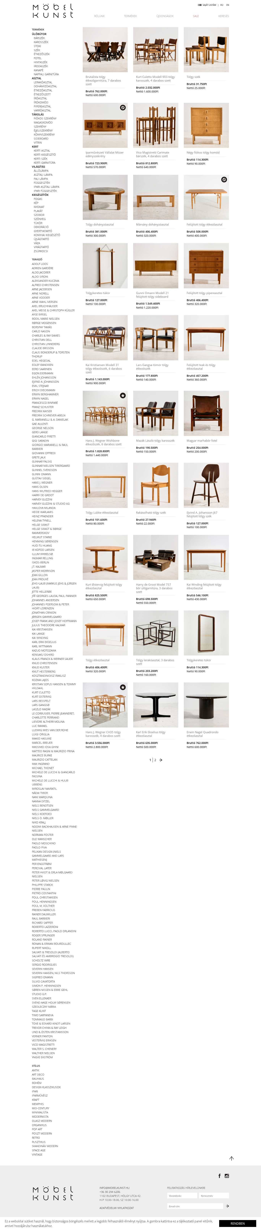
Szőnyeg (40, 219)
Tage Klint (39, 1011)
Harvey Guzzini (42, 499)
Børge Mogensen (44, 323)
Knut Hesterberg (43, 671)
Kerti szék (40, 158)
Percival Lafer (41, 868)
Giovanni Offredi (44, 453)
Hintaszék (40, 62)
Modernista (40, 1116)
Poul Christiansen (45, 897)
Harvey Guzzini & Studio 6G (51, 503)
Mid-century (40, 1108)
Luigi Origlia (40, 734)
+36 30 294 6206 (110, 1192)
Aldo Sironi (40, 276)
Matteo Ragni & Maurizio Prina (53, 751)
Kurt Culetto (41, 692)
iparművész (40, 1095)
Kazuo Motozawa (44, 650)
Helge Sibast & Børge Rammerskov (47, 531)
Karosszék (41, 42)
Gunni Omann (41, 474)
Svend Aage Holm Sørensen (51, 1002)
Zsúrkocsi (41, 251)
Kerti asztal (42, 150)
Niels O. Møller (42, 818)
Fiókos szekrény (45, 118)
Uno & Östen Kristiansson (50, 1032)
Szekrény (40, 126)
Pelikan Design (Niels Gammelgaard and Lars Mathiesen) (48, 855)
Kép (36, 203)
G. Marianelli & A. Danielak (50, 419)
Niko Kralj (38, 822)
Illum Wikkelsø (42, 554)
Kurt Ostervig (41, 696)
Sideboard (41, 138)
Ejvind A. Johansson (45, 381)
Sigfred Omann (42, 977)
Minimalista (40, 1112)
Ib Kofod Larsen (43, 550)
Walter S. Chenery (44, 1049)
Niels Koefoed (42, 814)
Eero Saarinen (42, 369)
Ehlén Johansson (44, 377)
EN (227, 4)
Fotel (37, 58)
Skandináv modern (45, 1146)
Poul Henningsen (44, 901)
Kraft (35, 1100)
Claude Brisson (43, 348)
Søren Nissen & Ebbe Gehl (50, 990)
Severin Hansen (42, 969)
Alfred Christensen (45, 285)
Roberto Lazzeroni (45, 927)
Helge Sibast (40, 524)
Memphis (38, 1104)
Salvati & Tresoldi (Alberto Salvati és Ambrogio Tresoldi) (53, 954)
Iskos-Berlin (40, 562)
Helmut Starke (42, 537)
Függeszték (42, 183)
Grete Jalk (38, 457)
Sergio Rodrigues (44, 964)
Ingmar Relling (42, 558)
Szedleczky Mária (44, 1007)
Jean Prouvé (40, 579)
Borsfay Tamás (42, 327)
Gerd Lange (40, 432)
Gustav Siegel (41, 478)
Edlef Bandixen (42, 365)
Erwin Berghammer (45, 394)
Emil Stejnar (40, 386)
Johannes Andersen (45, 600)
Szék (37, 50)
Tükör (38, 223)
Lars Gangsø (40, 705)
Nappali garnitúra (46, 74)
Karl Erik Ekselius (44, 642)
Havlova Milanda (43, 508)
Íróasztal (40, 98)
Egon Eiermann (42, 373)
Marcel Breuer (42, 743)
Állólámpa (41, 170)
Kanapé (38, 70)
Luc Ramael (39, 726)
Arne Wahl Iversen (44, 302)
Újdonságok (164, 16)
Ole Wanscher (42, 839)
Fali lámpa (41, 179)
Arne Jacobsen (42, 289)
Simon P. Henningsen (46, 985)
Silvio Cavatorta (43, 981)
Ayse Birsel (39, 314)
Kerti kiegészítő (45, 154)
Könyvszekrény (44, 134)
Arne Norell (40, 293)
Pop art (37, 1129)
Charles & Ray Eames (46, 335)
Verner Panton (42, 1036)
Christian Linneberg (46, 344)
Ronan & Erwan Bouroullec (51, 944)
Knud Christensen (44, 663)
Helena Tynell (41, 520)
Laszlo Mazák (41, 709)
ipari (35, 1091)
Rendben (238, 1223)
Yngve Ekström (42, 1057)
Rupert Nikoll (41, 948)
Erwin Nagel (40, 398)
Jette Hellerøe (42, 591)
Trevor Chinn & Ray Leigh (49, 1028)
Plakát (38, 211)
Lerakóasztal (43, 82)
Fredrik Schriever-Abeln (48, 415)
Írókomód (41, 102)
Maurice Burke (42, 755)
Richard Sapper (42, 922)
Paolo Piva (39, 847)
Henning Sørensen (45, 541)
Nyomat (39, 207)
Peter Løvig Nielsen (45, 880)
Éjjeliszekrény (43, 130)
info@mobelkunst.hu (115, 1188)
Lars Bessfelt (41, 701)
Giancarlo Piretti (44, 436)
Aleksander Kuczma (45, 281)
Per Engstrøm (41, 864)
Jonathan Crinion (44, 612)
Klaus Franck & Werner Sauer (52, 659)
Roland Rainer (42, 939)
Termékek (130, 16)
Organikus (39, 1125)
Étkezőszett (42, 94)
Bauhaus (38, 1078)
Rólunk (99, 16)
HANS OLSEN (40, 487)
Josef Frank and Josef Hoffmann (54, 621)
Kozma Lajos (40, 680)
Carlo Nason (41, 331)
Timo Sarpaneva (42, 1015)
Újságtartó (41, 239)
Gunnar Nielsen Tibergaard (51, 465)
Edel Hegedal (41, 360)
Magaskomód (43, 122)
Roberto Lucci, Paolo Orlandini (54, 931)
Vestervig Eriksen (44, 1040)
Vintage (37, 1154)
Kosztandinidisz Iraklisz (49, 676)
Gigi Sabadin (40, 440)
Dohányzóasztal (45, 86)
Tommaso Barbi (42, 1019)
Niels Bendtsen (42, 805)
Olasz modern (42, 1121)
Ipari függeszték (45, 191)
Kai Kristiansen (42, 629)
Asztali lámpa (43, 175)
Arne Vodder (41, 297)
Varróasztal (42, 110)
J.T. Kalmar (38, 566)
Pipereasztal (42, 106)
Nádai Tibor (40, 793)
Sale (196, 16)
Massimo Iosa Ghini (45, 747)
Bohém (36, 1083)
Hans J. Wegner (42, 482)
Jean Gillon (40, 575)
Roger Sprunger (43, 935)
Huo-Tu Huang (42, 545)
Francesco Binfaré (45, 403)
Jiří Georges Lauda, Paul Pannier (54, 596)
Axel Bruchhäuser (44, 306)
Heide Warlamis (42, 512)
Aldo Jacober (41, 272)
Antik (35, 1070)
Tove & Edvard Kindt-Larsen (51, 1023)
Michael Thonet (43, 768)
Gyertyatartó (43, 231)
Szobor (39, 215)
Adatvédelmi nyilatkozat (117, 1208)
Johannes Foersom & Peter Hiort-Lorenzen (50, 606)
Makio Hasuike (42, 738)
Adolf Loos (40, 264)
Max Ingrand (40, 764)
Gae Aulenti (40, 424)
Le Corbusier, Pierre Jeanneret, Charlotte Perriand (53, 715)
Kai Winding (40, 638)
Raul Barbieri (41, 918)
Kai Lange (38, 633)
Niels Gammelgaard (45, 810)
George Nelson (42, 428)
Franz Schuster (42, 407)
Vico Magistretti (43, 1044)
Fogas (38, 199)
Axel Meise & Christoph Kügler (53, 310)
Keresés (223, 16)
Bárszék (39, 38)
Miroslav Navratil (44, 788)
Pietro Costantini (44, 893)
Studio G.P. (39, 994)
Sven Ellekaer (41, 998)
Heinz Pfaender (42, 516)
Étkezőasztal (43, 90)
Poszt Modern (42, 1133)
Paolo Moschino (44, 843)
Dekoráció (41, 227)
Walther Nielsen (43, 1053)
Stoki (37, 46)
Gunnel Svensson (44, 470)
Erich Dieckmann (43, 390)
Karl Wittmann (42, 646)
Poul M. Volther (43, 906)
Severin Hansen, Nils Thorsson (53, 973)
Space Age (38, 1150)
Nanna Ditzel (41, 801)
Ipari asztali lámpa (46, 187)
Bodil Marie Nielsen (45, 318)
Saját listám (209, 4)
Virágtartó (41, 247)
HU (221, 4)
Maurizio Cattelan (44, 759)
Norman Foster (42, 835)
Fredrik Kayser (42, 411)
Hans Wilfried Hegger (47, 491)
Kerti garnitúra (44, 162)
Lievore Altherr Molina (48, 721)
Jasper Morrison (43, 571)
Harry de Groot (43, 495)
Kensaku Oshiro (43, 654)
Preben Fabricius (43, 910)
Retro (36, 1137)
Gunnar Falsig (42, 461)
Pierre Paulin (41, 889)
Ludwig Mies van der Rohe (50, 730)
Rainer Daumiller (44, 914)
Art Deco (38, 1074)
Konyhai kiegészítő (47, 235)
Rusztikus (38, 1142)
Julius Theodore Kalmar (48, 625)
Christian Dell (42, 340)
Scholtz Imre (41, 960)
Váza (37, 243)
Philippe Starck (42, 885)
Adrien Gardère (42, 268)
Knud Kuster (40, 667)
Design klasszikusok (46, 1087)
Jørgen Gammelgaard (47, 617)
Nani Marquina (42, 797)
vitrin (38, 142)
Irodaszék (41, 66)
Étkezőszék (41, 54)
